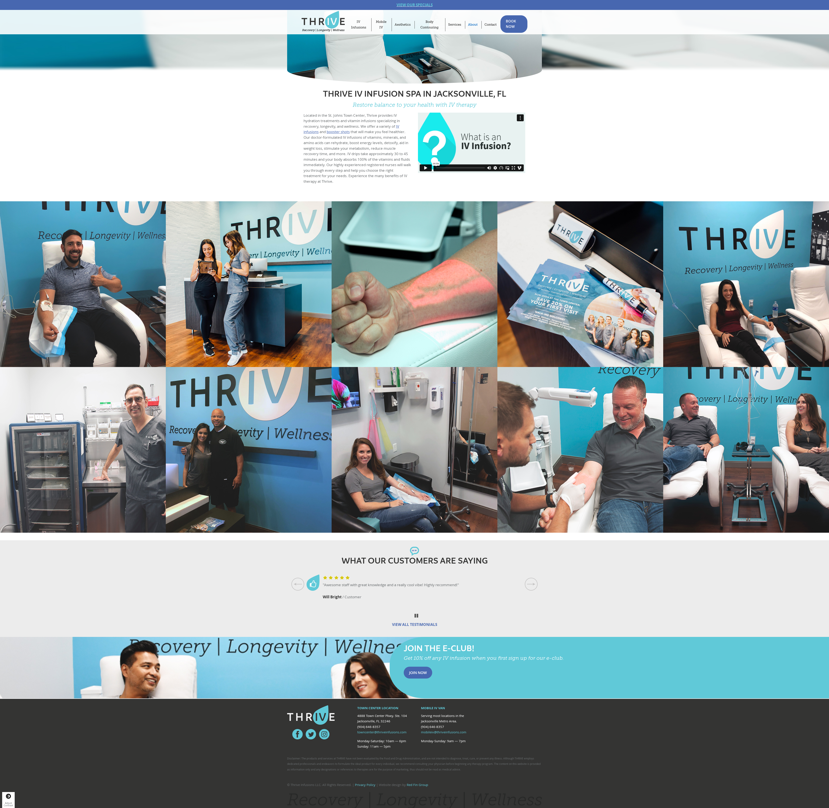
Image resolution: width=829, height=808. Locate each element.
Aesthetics (403, 25)
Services (454, 25)
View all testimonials (414, 624)
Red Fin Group (417, 785)
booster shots (338, 131)
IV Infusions (358, 24)
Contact (490, 25)
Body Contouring (429, 24)
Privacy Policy (365, 785)
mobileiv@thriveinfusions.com (443, 732)
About (473, 25)
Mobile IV (381, 24)
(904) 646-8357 (368, 727)
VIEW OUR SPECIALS (415, 4)
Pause (416, 616)
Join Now (418, 672)
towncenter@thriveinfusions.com (382, 732)
